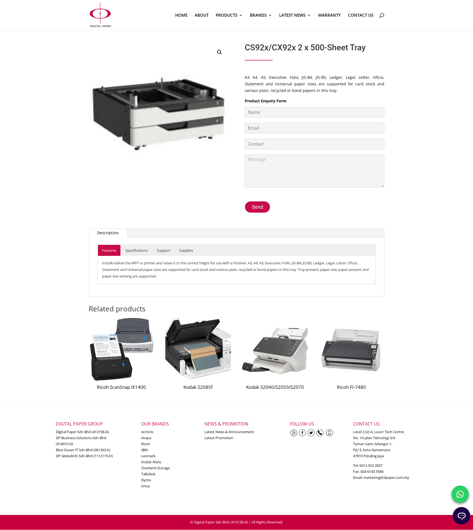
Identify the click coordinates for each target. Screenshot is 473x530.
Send (257, 207)
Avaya (146, 437)
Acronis (147, 431)
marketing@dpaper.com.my (386, 477)
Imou (145, 485)
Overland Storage (155, 467)
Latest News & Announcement (229, 431)
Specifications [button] (136, 250)
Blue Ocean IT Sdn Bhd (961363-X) (83, 449)
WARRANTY (329, 15)
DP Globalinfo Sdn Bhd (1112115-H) (84, 455)
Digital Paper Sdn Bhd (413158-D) (82, 431)
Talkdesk (148, 473)
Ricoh (145, 443)
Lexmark (148, 455)
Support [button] (163, 250)
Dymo (146, 479)
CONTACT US (360, 15)
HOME (181, 15)
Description (108, 232)
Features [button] (109, 250)
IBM (144, 449)
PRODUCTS (226, 15)
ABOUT (202, 15)
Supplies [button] (186, 250)
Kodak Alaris (151, 461)
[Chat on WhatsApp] (460, 494)
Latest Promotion (218, 437)
